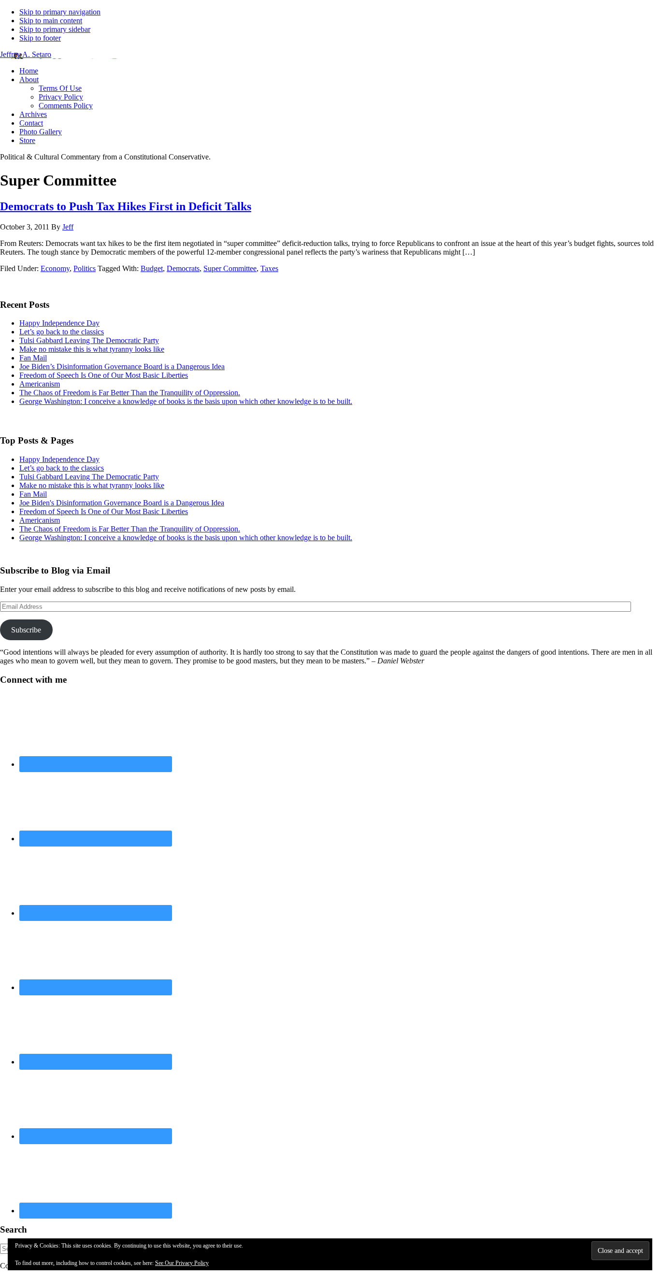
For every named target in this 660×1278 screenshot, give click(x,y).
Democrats (183, 268)
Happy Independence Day (59, 323)
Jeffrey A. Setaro (25, 54)
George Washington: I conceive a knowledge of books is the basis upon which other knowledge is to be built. (185, 401)
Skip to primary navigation (59, 12)
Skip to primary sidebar (54, 29)
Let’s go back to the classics (61, 332)
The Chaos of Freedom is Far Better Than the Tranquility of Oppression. (129, 392)
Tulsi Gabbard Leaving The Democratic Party (89, 340)
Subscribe (26, 630)
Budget (152, 268)
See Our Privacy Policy (182, 1263)
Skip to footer (40, 38)
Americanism (39, 384)
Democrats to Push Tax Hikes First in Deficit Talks (125, 206)
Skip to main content (50, 20)
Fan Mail (33, 358)
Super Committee (230, 268)
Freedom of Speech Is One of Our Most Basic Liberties (103, 375)
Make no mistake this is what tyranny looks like (91, 349)
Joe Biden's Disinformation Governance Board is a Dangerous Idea (121, 503)
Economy (55, 268)
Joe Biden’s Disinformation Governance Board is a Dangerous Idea (122, 366)
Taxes (269, 268)
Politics (84, 268)
